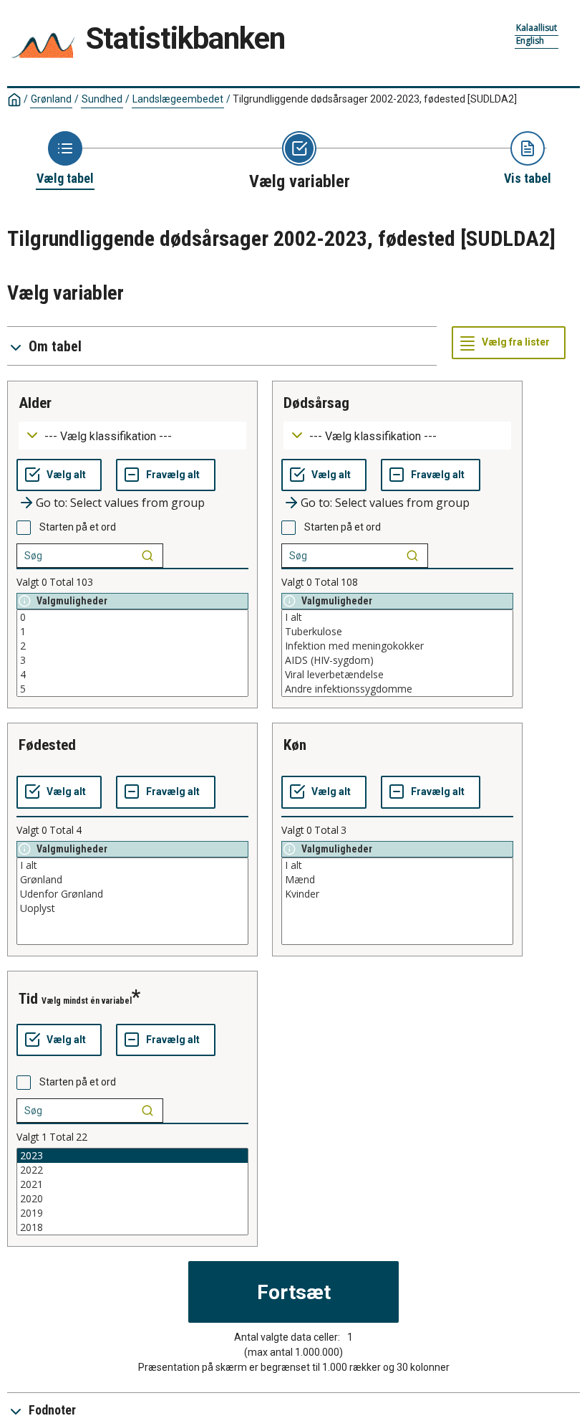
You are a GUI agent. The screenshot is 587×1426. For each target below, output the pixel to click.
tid (28, 998)
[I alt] (397, 617)
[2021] (132, 1184)
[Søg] (147, 555)
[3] (132, 660)
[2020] (132, 1199)
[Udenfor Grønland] (132, 894)
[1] (132, 631)
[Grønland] (132, 880)
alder (35, 403)
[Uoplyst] (132, 908)
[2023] (132, 1156)
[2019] (132, 1213)
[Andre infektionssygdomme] (397, 689)
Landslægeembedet (177, 99)
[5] (132, 689)
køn (294, 745)
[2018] (132, 1227)
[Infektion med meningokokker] (397, 646)
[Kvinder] (397, 894)
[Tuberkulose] (397, 631)
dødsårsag (316, 403)
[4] (132, 674)
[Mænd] (397, 880)
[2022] (132, 1170)
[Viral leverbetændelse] (397, 674)
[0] (132, 617)
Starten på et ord (77, 527)
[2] (132, 646)
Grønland (51, 99)
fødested (47, 745)
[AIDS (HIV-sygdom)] (397, 660)
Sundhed (102, 99)
